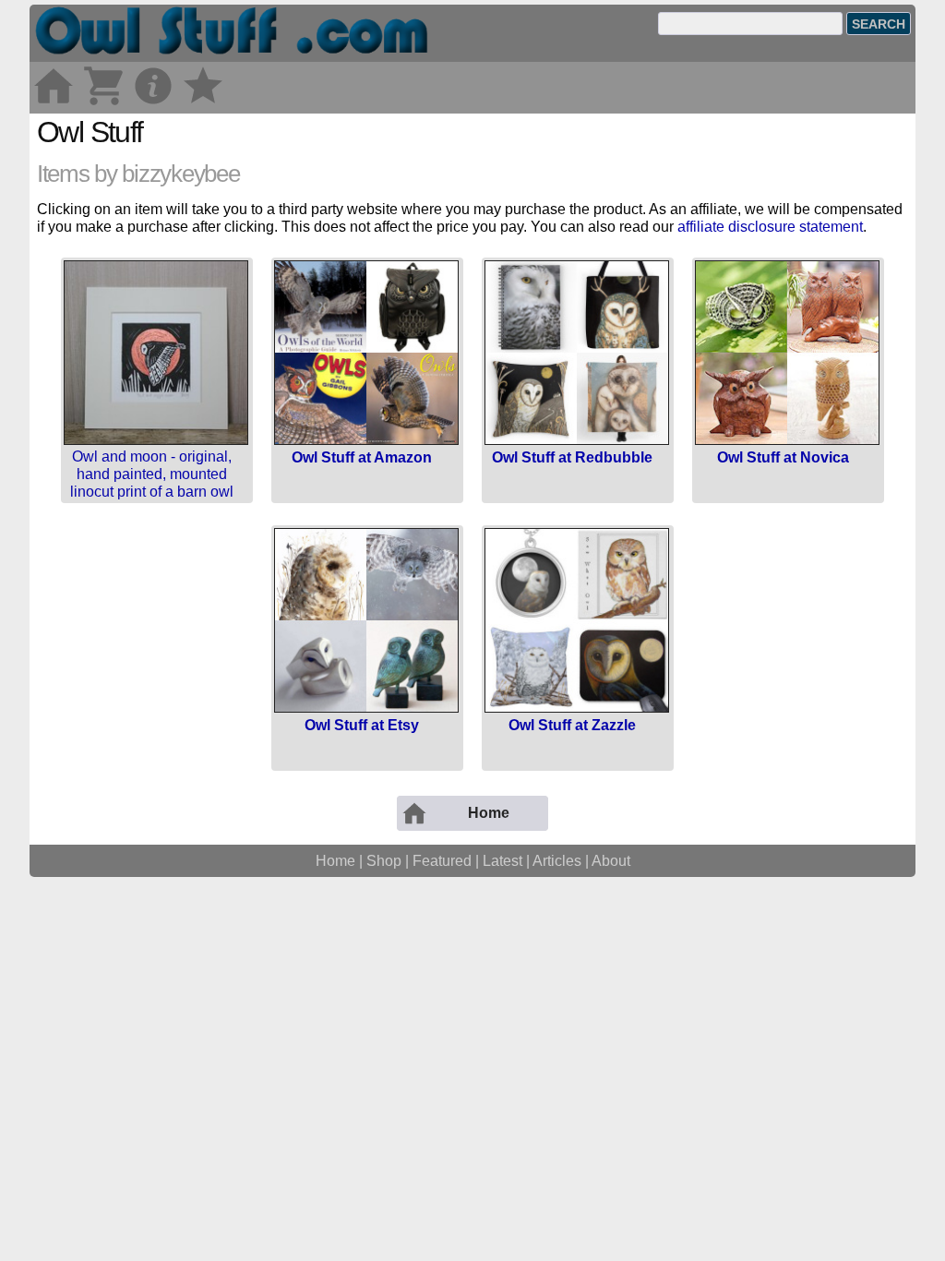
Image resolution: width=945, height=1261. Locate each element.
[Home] (53, 104)
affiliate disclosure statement (770, 226)
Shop (383, 861)
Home (335, 861)
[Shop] (103, 104)
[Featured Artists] (203, 104)
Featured (442, 861)
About (611, 861)
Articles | (562, 861)
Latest (502, 861)
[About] (153, 104)
